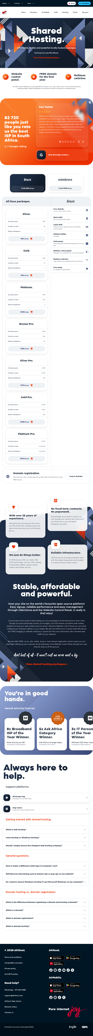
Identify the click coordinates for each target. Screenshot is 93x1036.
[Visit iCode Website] (72, 1028)
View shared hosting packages (45, 58)
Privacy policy (10, 968)
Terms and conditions (13, 957)
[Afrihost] (4, 12)
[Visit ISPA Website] (84, 1028)
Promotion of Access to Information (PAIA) (19, 1027)
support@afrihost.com (14, 995)
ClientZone (86, 3)
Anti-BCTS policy (11, 974)
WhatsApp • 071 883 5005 (15, 990)
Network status (11, 1007)
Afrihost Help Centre (13, 1001)
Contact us (9, 1012)
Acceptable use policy (14, 963)
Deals (73, 3)
